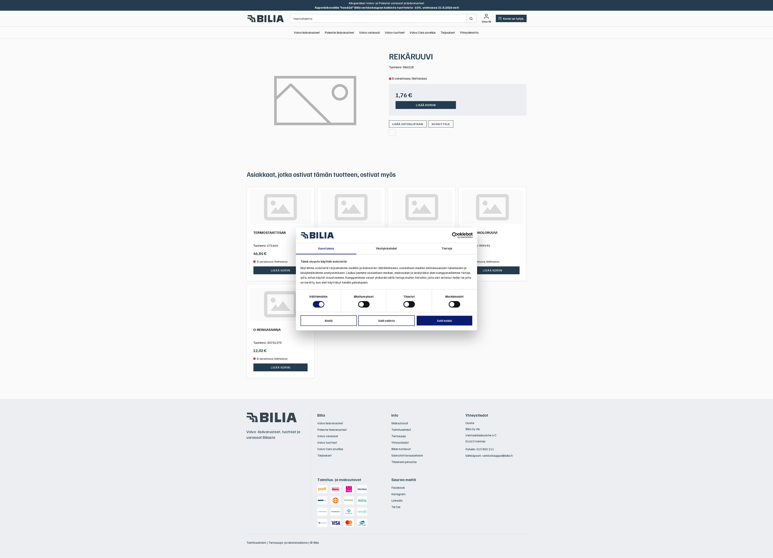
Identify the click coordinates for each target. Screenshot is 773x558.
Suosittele (441, 124)
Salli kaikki (444, 320)
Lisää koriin (426, 105)
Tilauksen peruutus (404, 462)
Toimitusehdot (401, 430)
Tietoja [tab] (447, 248)
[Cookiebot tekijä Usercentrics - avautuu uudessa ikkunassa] (455, 235)
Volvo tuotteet (395, 32)
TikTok (396, 507)
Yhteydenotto (469, 32)
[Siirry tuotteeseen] (280, 207)
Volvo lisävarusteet (307, 32)
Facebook (398, 488)
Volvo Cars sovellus (423, 32)
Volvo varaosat (369, 32)
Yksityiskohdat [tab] (386, 248)
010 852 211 (485, 449)
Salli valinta (386, 320)
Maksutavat (399, 423)
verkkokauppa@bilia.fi (497, 455)
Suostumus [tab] (326, 248)
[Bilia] (265, 18)
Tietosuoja (398, 436)
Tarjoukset (447, 32)
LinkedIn (397, 500)
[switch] (364, 304)
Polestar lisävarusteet (339, 32)
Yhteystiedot (400, 442)
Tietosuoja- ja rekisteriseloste (288, 542)
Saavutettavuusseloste (407, 455)
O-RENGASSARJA (267, 329)
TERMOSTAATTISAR (269, 232)
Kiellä (329, 320)
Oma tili (486, 21)
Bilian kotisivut (401, 449)
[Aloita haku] (471, 18)
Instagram (398, 494)
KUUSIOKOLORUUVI (481, 232)
